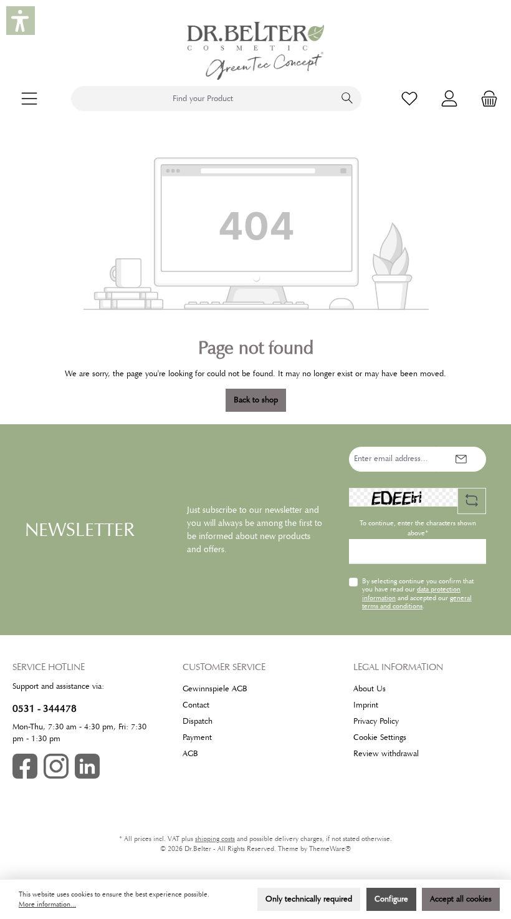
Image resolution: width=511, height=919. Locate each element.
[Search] (347, 98)
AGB (190, 754)
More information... (47, 904)
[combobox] (202, 98)
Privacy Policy (376, 721)
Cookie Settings (379, 737)
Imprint (365, 705)
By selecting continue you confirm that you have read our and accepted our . (418, 593)
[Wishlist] (409, 99)
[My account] (449, 99)
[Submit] (461, 459)
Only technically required (308, 899)
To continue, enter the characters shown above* (418, 528)
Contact (196, 705)
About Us (369, 689)
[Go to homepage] (255, 51)
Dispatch (198, 721)
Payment (197, 737)
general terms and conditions (417, 601)
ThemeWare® (330, 849)
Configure (391, 899)
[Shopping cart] (485, 99)
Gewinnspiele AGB (215, 689)
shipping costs (215, 839)
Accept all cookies (461, 899)
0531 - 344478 (44, 708)
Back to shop (256, 400)
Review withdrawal (386, 754)
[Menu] (29, 99)
